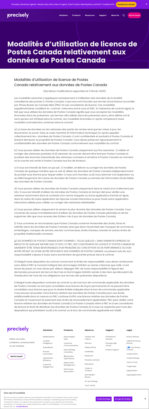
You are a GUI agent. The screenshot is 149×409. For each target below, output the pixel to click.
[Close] (145, 398)
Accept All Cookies (123, 399)
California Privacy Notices (134, 342)
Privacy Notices (133, 337)
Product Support (112, 350)
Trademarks (131, 366)
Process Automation (48, 352)
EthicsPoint (89, 364)
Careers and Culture (90, 338)
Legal (129, 330)
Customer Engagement (48, 365)
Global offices (90, 347)
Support (103, 15)
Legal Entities (132, 370)
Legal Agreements (134, 375)
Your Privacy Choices (133, 348)
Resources (90, 15)
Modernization (48, 337)
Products (76, 15)
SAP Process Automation (69, 370)
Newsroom (89, 356)
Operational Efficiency (48, 359)
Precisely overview (92, 360)
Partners (88, 343)
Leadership (89, 351)
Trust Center (90, 385)
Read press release (126, 4)
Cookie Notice (132, 354)
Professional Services (110, 338)
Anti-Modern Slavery (90, 376)
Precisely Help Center (111, 344)
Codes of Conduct (88, 369)
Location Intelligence (47, 342)
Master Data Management (69, 364)
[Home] (18, 15)
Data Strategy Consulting (69, 351)
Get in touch (134, 15)
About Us (115, 15)
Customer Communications (71, 344)
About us (89, 330)
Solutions (63, 15)
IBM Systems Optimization (69, 357)
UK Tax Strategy (91, 381)
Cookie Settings (133, 358)
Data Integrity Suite (69, 338)
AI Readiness (48, 347)
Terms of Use (132, 362)
